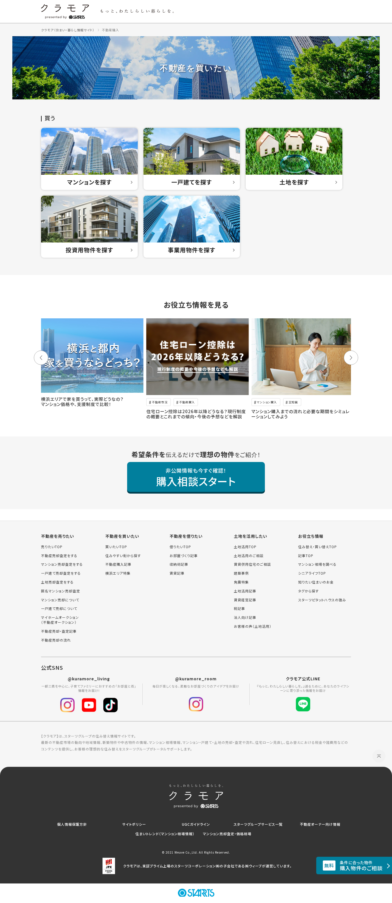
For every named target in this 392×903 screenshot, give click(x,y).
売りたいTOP (52, 546)
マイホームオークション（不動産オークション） (60, 620)
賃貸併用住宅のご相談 (252, 564)
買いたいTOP (116, 546)
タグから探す (308, 591)
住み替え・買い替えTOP (317, 546)
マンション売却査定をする (62, 564)
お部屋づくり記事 (184, 555)
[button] (41, 358)
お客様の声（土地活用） (252, 626)
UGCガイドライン (196, 824)
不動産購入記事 (118, 564)
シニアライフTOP (312, 573)
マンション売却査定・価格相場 (227, 833)
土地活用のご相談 (248, 555)
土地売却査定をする (57, 582)
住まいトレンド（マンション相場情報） (165, 833)
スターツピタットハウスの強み (322, 600)
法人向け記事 (245, 617)
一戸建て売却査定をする (61, 573)
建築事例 (241, 573)
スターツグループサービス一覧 (258, 824)
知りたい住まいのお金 (316, 582)
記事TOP (305, 555)
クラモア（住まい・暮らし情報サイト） (68, 30)
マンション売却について (60, 600)
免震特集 (241, 582)
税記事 (239, 608)
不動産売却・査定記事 (59, 631)
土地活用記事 (245, 591)
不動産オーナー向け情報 (320, 824)
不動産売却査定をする (59, 555)
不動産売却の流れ (56, 640)
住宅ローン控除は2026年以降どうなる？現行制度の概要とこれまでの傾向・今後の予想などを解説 (196, 413)
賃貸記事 (177, 573)
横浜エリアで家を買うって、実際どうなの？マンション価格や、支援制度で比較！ (82, 401)
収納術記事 (179, 564)
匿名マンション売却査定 (60, 591)
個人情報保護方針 (72, 824)
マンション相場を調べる (317, 564)
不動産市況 (160, 402)
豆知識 (293, 402)
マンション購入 (267, 402)
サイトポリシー (134, 824)
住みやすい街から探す (123, 555)
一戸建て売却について (59, 608)
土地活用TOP (245, 546)
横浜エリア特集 (118, 573)
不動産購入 (187, 402)
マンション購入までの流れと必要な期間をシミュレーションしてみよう (300, 413)
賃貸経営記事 (245, 600)
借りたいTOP (180, 546)
